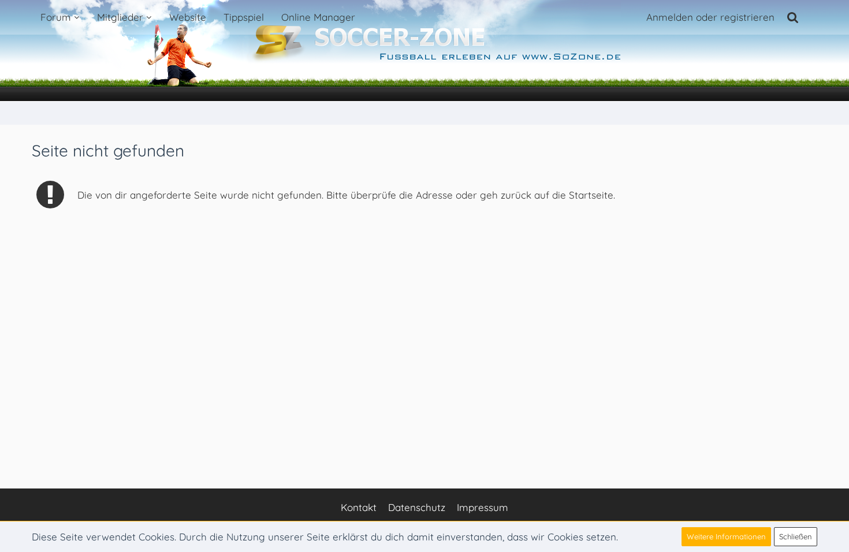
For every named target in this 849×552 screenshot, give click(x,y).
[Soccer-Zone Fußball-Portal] (424, 51)
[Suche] (793, 17)
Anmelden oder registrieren (710, 17)
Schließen (795, 536)
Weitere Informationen (726, 536)
